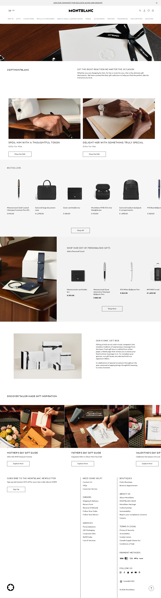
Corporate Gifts (89, 534)
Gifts (18, 19)
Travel (88, 19)
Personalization (89, 527)
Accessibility (125, 534)
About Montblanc (127, 497)
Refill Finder (87, 537)
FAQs (85, 485)
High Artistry (137, 19)
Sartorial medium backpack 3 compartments (130, 209)
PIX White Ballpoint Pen (130, 290)
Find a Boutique (126, 482)
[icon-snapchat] (128, 572)
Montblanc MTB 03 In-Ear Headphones (101, 209)
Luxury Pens (28, 19)
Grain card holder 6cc (71, 208)
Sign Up (16, 489)
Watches (111, 19)
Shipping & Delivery (90, 501)
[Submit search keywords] (140, 11)
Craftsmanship (126, 508)
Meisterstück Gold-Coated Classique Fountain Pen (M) (18, 209)
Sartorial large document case (45, 209)
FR (13, 10)
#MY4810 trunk (153, 290)
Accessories (99, 19)
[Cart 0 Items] (153, 11)
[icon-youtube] (136, 572)
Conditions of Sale (127, 544)
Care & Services (89, 540)
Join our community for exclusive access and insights (77, 3)
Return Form (88, 504)
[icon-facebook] (124, 572)
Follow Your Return (90, 515)
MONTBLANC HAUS (128, 501)
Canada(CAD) (128, 581)
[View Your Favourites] (149, 11)
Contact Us (87, 482)
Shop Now (112, 309)
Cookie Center (125, 537)
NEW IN (11, 19)
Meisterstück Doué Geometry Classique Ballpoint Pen (102, 292)
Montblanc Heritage (128, 504)
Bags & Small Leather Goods (70, 19)
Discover (149, 19)
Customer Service (90, 489)
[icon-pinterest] (139, 572)
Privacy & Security (127, 530)
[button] (144, 11)
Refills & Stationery (46, 19)
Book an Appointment (129, 485)
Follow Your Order (90, 511)
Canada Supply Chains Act (130, 540)
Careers (123, 518)
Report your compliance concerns (133, 515)
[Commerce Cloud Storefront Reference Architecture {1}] (81, 10)
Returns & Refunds (90, 508)
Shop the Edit (19, 154)
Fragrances (122, 19)
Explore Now (18, 464)
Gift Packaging (89, 530)
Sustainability (125, 511)
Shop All (80, 230)
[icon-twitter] (132, 572)
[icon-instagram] (121, 572)
